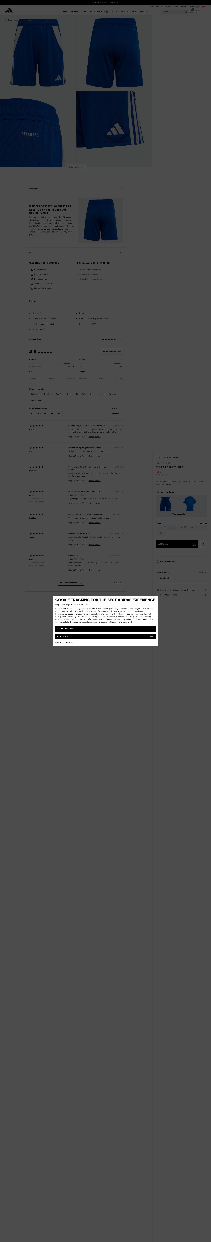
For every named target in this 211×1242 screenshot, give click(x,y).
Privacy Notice (83, 619)
